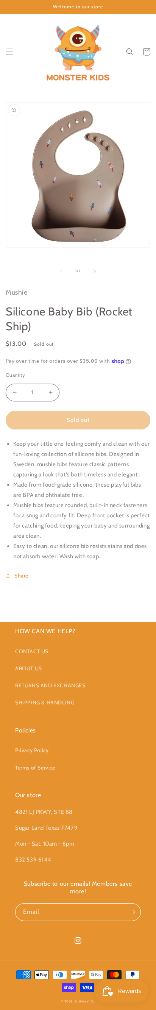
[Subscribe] (132, 912)
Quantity (15, 375)
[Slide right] (94, 271)
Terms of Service (35, 767)
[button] (9, 52)
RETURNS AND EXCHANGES (50, 685)
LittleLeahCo (85, 1001)
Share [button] (21, 575)
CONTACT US (31, 651)
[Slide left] (61, 271)
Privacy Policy (31, 750)
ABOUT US (28, 668)
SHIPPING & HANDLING (44, 702)
